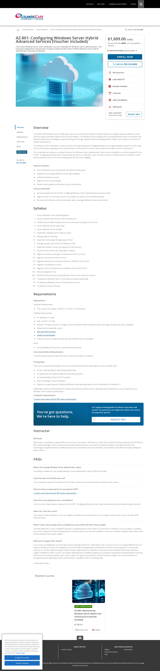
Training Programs (28, 30)
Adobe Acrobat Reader (46, 335)
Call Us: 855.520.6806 (134, 29)
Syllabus (20, 132)
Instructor (21, 142)
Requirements (22, 137)
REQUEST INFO (134, 114)
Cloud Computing (42, 30)
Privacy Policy (83, 665)
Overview (20, 127)
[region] (22, 652)
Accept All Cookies (22, 658)
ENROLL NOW (125, 56)
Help (106, 654)
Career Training (66, 649)
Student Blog (128, 649)
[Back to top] (80, 646)
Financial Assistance (111, 652)
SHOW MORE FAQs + (42, 563)
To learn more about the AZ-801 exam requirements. (55, 399)
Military (107, 649)
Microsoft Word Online (46, 332)
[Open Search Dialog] (141, 4)
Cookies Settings (22, 663)
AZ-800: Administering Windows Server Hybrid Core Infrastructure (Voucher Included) (87, 615)
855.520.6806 (21, 163)
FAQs (19, 146)
